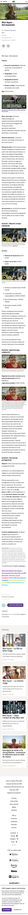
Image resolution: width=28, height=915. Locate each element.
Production (14, 818)
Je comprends (7, 909)
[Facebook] (3, 46)
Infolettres (14, 810)
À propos (14, 798)
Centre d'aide (14, 801)
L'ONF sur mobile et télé (14, 850)
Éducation (4, 35)
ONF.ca (14, 815)
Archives (14, 827)
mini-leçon (4, 597)
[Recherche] (26, 2)
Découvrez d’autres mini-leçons (12, 571)
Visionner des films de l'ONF (14, 784)
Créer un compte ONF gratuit (14, 781)
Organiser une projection (14, 793)
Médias (14, 807)
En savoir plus (17, 909)
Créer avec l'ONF (14, 790)
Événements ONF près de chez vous (14, 787)
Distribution (14, 821)
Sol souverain (11, 597)
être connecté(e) (12, 614)
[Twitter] (8, 46)
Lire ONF (5, 1)
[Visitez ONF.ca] (16, 1)
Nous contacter (14, 804)
